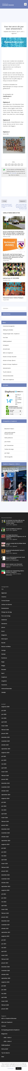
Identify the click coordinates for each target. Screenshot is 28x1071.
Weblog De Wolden (8, 330)
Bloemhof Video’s (9, 428)
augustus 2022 (5, 890)
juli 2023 (3, 848)
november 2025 (5, 741)
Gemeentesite (7, 368)
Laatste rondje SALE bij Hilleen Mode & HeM (16, 544)
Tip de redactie (7, 372)
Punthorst (4, 658)
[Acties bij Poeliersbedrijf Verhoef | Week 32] (3, 551)
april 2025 (4, 768)
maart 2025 (4, 771)
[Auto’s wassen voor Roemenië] (3, 565)
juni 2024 (3, 806)
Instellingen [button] (11, 1068)
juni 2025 (3, 760)
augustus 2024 (5, 798)
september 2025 (5, 748)
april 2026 (4, 722)
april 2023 (4, 859)
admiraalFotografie (10, 432)
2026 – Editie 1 (8, 1037)
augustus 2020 (5, 982)
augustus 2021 (5, 936)
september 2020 (5, 978)
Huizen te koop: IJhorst (9, 360)
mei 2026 (3, 718)
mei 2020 (3, 993)
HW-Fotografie (8, 457)
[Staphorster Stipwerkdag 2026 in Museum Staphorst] (3, 572)
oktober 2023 (5, 836)
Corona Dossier (5, 600)
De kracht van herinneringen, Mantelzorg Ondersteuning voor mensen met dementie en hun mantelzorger (13, 256)
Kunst (3, 631)
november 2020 (5, 970)
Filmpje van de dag (6, 612)
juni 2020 (3, 989)
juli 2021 (3, 940)
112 (2, 589)
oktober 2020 (5, 974)
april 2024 (4, 813)
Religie (3, 665)
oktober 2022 (5, 882)
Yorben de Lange (9, 449)
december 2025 (5, 737)
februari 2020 (5, 1005)
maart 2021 (4, 955)
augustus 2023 (5, 844)
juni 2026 (3, 714)
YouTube (5, 337)
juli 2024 (3, 802)
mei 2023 (3, 856)
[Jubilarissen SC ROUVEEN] (14, 269)
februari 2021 (5, 959)
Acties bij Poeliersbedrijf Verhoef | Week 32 (15, 551)
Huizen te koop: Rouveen (9, 356)
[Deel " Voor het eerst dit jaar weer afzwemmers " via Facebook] (6, 164)
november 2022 (5, 879)
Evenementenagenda (8, 326)
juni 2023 (3, 852)
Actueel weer (6, 349)
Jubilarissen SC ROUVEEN (11, 278)
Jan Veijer (7, 453)
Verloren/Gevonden (8, 375)
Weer (2, 1056)
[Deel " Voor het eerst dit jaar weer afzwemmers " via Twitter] (9, 164)
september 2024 (5, 794)
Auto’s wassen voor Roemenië (14, 564)
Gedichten (4, 619)
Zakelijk (3, 692)
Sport (2, 673)
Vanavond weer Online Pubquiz (13, 298)
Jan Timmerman (9, 445)
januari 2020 (4, 1009)
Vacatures (4, 684)
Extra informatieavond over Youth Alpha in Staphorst (15, 557)
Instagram (6, 345)
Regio (2, 662)
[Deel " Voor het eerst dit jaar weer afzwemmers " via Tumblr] (15, 164)
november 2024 (5, 787)
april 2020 (4, 997)
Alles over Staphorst (8, 379)
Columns (3, 596)
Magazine (4, 635)
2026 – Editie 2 (8, 1041)
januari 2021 (4, 963)
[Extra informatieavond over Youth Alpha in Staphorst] (3, 558)
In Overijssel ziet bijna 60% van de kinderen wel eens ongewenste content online (15, 522)
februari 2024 (5, 821)
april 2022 (4, 905)
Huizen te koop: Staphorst (10, 364)
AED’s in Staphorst (8, 353)
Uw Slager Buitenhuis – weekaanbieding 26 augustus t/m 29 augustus (16, 536)
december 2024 (5, 783)
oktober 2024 (5, 791)
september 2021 (5, 932)
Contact (3, 1026)
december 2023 (5, 829)
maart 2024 (4, 817)
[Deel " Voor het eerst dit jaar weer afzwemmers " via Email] (21, 164)
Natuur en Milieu (6, 646)
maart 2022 (4, 909)
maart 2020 (4, 1001)
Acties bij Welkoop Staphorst (14, 528)
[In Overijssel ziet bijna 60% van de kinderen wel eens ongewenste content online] (3, 521)
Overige (3, 650)
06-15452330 (13, 173)
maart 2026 (4, 725)
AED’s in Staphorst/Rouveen (8, 1018)
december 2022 (5, 875)
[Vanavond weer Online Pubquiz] (14, 288)
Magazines (4, 1033)
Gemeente (4, 623)
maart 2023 (4, 863)
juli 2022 (3, 894)
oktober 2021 (5, 928)
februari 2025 (5, 775)
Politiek (3, 654)
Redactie (14, 31)
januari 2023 (4, 871)
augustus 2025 (5, 752)
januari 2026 (4, 733)
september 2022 (5, 886)
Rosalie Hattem (9, 434)
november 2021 (5, 924)
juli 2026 (3, 710)
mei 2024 (3, 810)
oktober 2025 (5, 745)
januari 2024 (4, 825)
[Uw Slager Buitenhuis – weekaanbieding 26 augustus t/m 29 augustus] (3, 536)
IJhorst (3, 627)
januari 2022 (4, 917)
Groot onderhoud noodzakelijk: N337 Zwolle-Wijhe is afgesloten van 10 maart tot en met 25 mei (13, 233)
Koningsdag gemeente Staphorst (10, 1030)
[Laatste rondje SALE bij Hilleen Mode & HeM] (3, 544)
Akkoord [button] (19, 1068)
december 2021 (5, 921)
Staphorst (8, 567)
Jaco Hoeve (7, 441)
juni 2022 (3, 898)
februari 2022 (5, 913)
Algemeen (14, 33)
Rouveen (21, 565)
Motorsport (4, 639)
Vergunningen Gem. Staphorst (11, 333)
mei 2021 (3, 947)
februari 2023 (5, 867)
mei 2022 (3, 901)
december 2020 (5, 966)
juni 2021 (3, 944)
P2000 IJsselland (7, 341)
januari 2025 (4, 779)
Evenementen (16, 560)
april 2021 (4, 951)
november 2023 (5, 833)
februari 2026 (5, 729)
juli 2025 (3, 756)
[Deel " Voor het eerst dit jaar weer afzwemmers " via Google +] (12, 164)
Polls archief (4, 1049)
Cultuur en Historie (17, 573)
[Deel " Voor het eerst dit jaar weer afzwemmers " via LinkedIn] (18, 164)
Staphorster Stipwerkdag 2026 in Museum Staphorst (15, 571)
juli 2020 (3, 986)
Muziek (3, 642)
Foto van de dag (5, 616)
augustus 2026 (5, 706)
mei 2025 (3, 764)
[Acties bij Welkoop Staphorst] (3, 530)
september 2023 (5, 840)
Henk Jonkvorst (9, 437)
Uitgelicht (4, 681)
